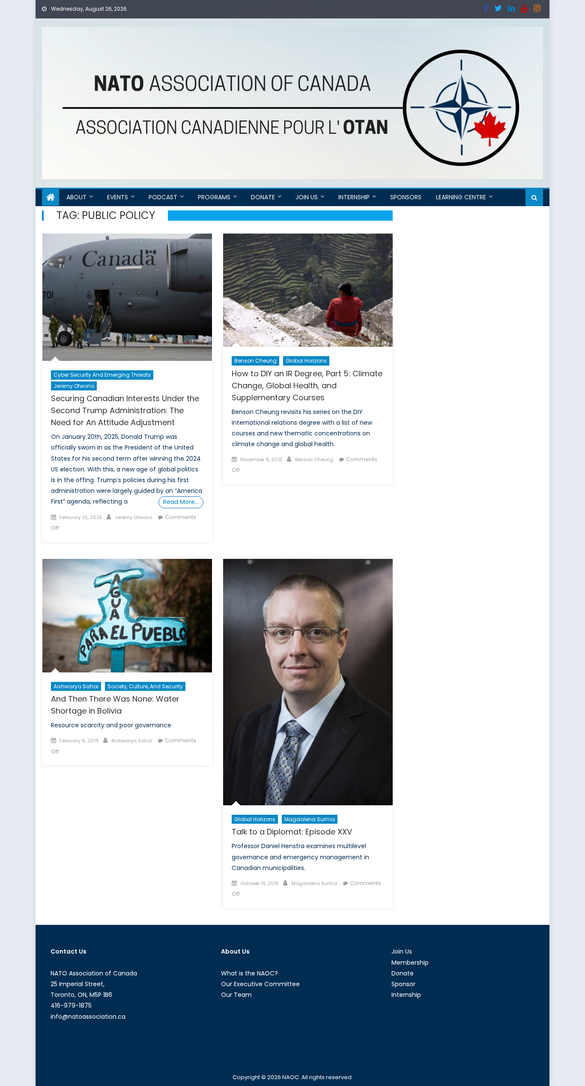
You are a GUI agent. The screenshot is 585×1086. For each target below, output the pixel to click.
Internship (354, 197)
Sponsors (405, 197)
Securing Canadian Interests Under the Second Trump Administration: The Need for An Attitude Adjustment (125, 410)
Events (117, 197)
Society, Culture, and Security (145, 686)
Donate (263, 197)
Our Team (236, 994)
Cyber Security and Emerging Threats (102, 374)
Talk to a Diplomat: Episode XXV (292, 831)
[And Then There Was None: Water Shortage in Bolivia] (127, 615)
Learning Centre (461, 197)
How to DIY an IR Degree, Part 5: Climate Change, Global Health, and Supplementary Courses (307, 385)
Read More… (181, 502)
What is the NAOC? (249, 973)
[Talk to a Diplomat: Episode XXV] (308, 682)
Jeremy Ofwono (74, 386)
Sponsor (403, 984)
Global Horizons (306, 360)
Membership (410, 962)
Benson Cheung (255, 360)
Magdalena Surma (309, 819)
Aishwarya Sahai (76, 686)
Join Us (306, 197)
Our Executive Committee (260, 984)
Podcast (163, 197)
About (76, 197)
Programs (214, 197)
